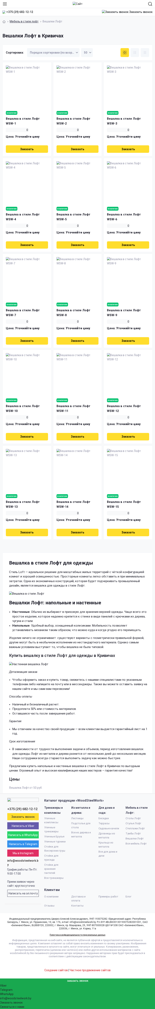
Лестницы (77, 818)
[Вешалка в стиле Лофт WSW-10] (27, 374)
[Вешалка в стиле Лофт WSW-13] (27, 470)
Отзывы (49, 905)
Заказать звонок (141, 12)
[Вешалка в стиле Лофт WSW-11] (78, 374)
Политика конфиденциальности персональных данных (77, 935)
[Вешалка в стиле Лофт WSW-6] (128, 182)
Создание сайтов (56, 970)
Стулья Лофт (133, 823)
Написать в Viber (23, 825)
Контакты (77, 905)
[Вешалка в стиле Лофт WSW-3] (128, 86)
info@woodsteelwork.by (22, 862)
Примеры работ (108, 896)
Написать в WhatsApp (23, 835)
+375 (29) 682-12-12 (19, 12)
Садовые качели (108, 828)
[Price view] (145, 52)
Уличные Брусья (54, 836)
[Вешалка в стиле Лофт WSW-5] (78, 182)
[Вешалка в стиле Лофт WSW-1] (27, 86)
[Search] (150, 3)
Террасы (104, 823)
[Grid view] (124, 52)
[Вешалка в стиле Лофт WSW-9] (128, 278)
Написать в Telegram (23, 844)
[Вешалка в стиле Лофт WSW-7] (27, 278)
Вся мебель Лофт (136, 843)
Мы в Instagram (23, 853)
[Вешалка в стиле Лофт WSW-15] (128, 470)
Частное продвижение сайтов (90, 970)
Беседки (103, 818)
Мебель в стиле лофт (24, 21)
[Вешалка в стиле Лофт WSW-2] (78, 86)
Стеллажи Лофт (135, 828)
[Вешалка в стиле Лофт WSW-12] (128, 374)
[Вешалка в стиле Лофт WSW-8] (78, 278)
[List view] (135, 52)
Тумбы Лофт (133, 833)
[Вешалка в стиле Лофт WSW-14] (78, 470)
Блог (128, 896)
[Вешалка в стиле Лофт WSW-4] (27, 182)
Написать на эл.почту (23, 893)
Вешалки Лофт (135, 838)
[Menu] (4, 3)
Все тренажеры (54, 877)
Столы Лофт (133, 818)
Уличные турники (55, 841)
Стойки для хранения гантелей (51, 868)
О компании (51, 896)
